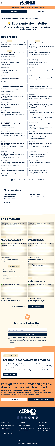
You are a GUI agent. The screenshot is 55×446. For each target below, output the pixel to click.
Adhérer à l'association (41, 399)
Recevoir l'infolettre (44, 431)
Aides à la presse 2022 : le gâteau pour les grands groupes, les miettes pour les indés (41, 105)
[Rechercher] (1, 3)
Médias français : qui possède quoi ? (39, 52)
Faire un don (14, 11)
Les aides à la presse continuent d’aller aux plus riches (41, 124)
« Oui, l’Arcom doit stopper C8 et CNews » (40, 96)
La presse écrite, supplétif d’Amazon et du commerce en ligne (13, 163)
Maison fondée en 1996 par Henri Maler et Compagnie (27, 443)
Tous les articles (36, 306)
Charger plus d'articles (18, 306)
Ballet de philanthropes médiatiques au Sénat (40, 134)
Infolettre (41, 11)
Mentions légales (17, 440)
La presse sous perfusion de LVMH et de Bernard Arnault (12, 97)
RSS (26, 440)
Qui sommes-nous (24, 425)
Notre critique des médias (15, 18)
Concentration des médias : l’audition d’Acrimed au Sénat (40, 163)
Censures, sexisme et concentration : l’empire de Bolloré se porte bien (39, 153)
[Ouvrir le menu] (53, 3)
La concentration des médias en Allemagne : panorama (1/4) (10, 69)
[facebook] (18, 417)
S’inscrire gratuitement (27, 334)
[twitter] (22, 417)
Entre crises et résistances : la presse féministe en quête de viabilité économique (11, 78)
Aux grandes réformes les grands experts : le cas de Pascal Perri (13, 277)
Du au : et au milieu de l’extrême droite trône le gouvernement (40, 87)
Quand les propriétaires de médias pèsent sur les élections (13, 143)
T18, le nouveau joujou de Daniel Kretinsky (41, 69)
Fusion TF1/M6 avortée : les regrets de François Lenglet (11, 124)
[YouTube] (25, 417)
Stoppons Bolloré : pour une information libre (40, 143)
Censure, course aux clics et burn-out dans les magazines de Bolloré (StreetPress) (41, 113)
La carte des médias (7, 431)
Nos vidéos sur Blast (7, 433)
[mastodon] (37, 417)
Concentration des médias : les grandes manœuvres (12, 171)
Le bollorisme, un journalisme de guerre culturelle (12, 87)
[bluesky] (33, 417)
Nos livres (4, 436)
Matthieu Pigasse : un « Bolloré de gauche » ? (38, 43)
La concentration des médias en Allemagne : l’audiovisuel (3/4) (10, 61)
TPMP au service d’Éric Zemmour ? (38, 170)
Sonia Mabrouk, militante (8, 271)
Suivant (40, 179)
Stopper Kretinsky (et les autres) (10, 112)
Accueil (3, 18)
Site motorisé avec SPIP (35, 440)
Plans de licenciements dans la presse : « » (13, 43)
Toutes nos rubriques (7, 425)
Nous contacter (23, 431)
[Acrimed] (27, 3)
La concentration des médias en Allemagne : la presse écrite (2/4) (38, 61)
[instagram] (29, 417)
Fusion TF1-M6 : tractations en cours (11, 133)
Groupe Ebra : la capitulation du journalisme (10, 105)
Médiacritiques (5, 428)
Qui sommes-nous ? (9, 374)
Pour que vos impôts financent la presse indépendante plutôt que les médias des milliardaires (12, 154)
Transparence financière (26, 428)
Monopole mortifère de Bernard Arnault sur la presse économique (13, 53)
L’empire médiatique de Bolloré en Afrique (41, 77)
